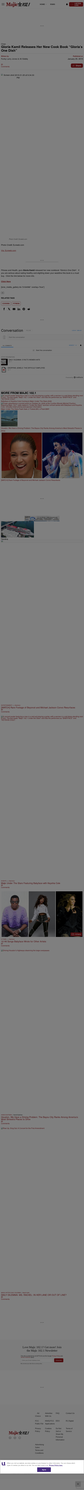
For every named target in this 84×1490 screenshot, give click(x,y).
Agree (44, 1470)
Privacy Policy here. (56, 1465)
